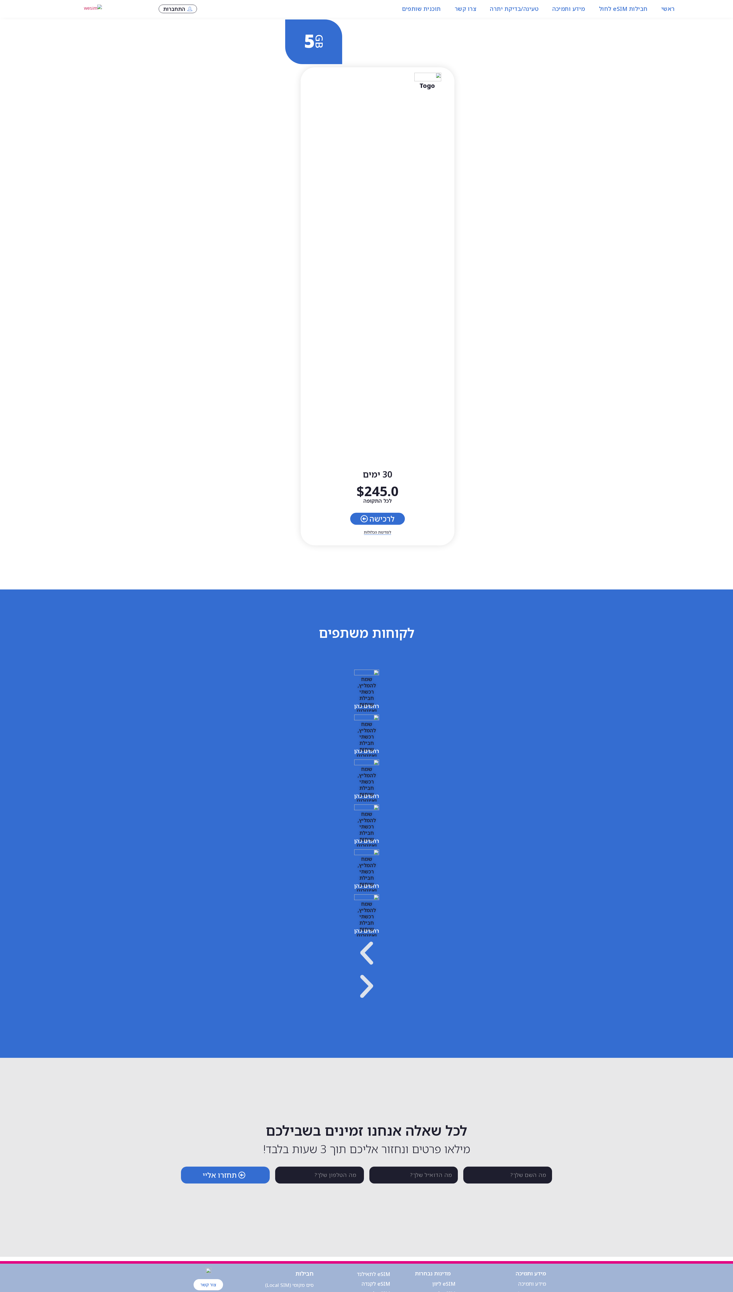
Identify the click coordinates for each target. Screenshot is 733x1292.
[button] (366, 954)
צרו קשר (465, 9)
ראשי (668, 9)
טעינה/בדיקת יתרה (514, 9)
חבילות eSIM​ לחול (623, 9)
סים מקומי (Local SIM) (289, 1285)
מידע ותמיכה (568, 9)
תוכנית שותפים (421, 9)
